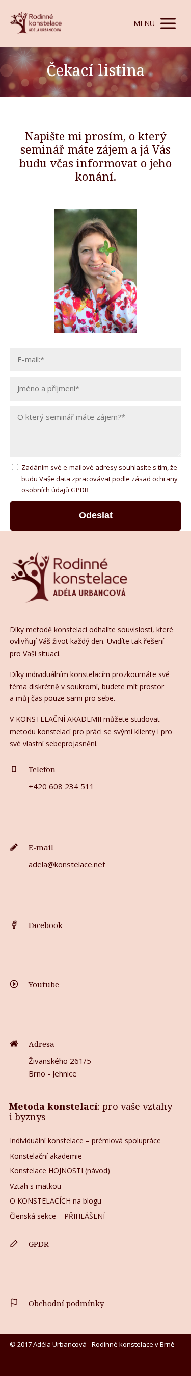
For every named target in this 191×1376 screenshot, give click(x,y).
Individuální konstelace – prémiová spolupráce (85, 1140)
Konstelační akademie (46, 1156)
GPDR (80, 489)
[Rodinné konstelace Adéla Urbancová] (36, 23)
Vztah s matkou (35, 1186)
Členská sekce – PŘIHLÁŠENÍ (57, 1216)
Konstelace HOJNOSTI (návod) (60, 1170)
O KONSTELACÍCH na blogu (55, 1201)
